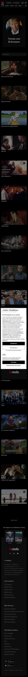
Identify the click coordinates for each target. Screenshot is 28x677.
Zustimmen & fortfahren (13, 343)
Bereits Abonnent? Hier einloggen (13, 365)
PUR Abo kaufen (13, 362)
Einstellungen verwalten (13, 347)
